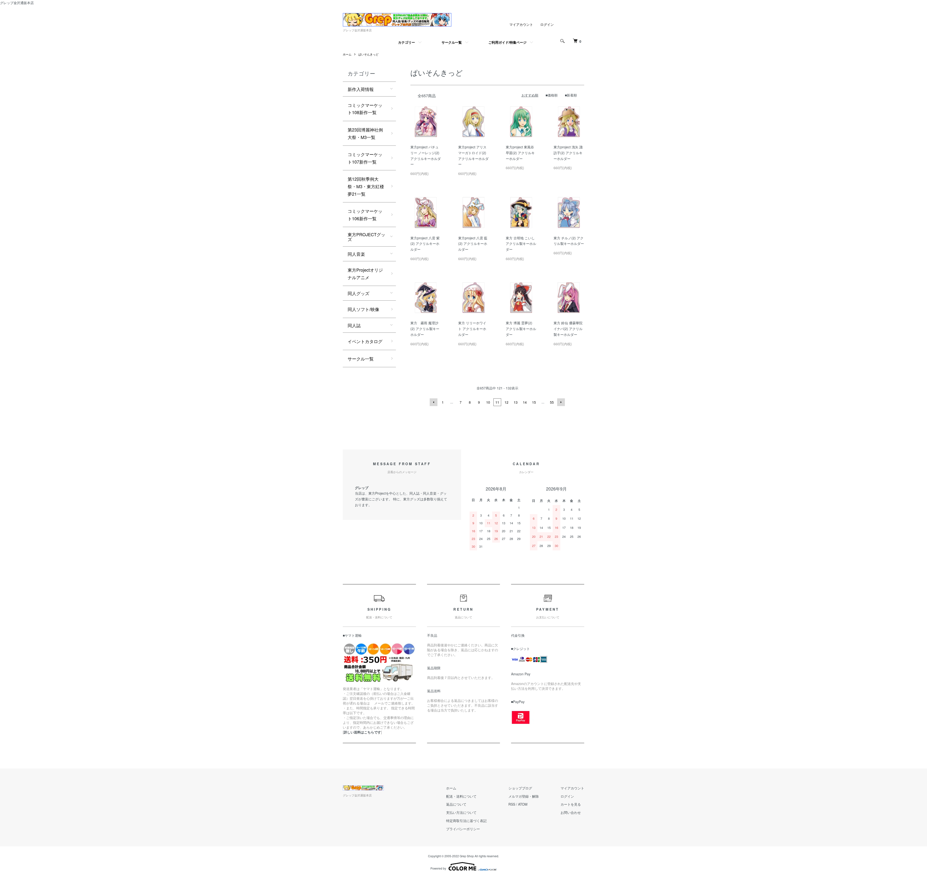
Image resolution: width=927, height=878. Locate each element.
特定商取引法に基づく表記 (466, 820)
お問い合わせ (571, 812)
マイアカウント (521, 24)
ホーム (347, 54)
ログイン (547, 24)
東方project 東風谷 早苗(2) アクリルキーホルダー (520, 153)
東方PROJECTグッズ (366, 236)
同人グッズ (358, 293)
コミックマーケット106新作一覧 (365, 214)
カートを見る (571, 804)
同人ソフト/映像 (363, 309)
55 (552, 402)
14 (525, 402)
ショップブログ (520, 788)
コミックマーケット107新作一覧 (365, 158)
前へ (433, 402)
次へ (561, 402)
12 (506, 402)
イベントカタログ (365, 341)
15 (534, 402)
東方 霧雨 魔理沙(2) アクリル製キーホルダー (424, 328)
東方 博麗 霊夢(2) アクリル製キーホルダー (521, 328)
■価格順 (552, 95)
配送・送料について (461, 796)
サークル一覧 (452, 42)
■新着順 (571, 95)
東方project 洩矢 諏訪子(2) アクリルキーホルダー (568, 153)
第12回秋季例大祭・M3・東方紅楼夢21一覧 (366, 186)
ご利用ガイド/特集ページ (507, 42)
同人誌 (354, 325)
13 (516, 402)
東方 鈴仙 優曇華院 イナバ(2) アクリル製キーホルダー (568, 328)
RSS (511, 804)
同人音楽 (356, 254)
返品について (456, 804)
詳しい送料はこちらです (362, 732)
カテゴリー (406, 42)
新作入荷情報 (361, 89)
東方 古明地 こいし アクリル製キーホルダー (521, 243)
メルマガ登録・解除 (523, 796)
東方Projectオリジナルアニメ (365, 273)
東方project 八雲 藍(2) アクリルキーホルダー (472, 243)
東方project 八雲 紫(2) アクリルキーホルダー (425, 243)
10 (488, 402)
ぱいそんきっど (368, 54)
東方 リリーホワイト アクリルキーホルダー (472, 328)
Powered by (438, 868)
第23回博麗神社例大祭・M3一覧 (365, 133)
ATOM (522, 804)
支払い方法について (461, 812)
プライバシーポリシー (463, 828)
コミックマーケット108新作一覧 (365, 109)
